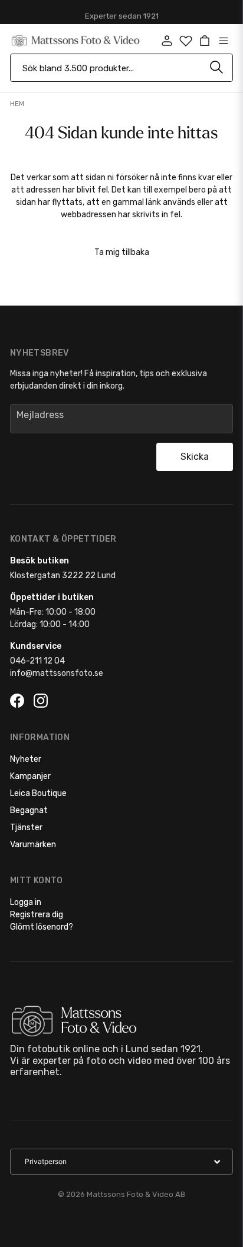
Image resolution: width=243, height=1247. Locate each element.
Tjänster (26, 828)
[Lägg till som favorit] (185, 41)
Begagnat (29, 810)
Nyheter (25, 759)
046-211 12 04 (37, 661)
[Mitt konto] (166, 41)
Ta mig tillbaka (121, 252)
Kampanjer (30, 776)
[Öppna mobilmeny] (223, 41)
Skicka (194, 456)
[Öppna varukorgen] (204, 41)
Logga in (25, 902)
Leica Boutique (38, 793)
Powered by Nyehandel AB (27, 1240)
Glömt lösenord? (41, 927)
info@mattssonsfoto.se (56, 673)
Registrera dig (36, 915)
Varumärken (33, 845)
